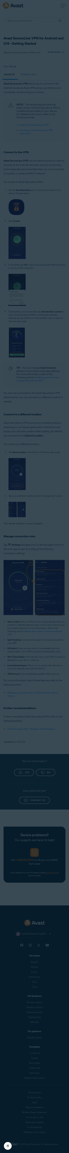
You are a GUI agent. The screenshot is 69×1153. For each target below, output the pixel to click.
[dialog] (34, 576)
